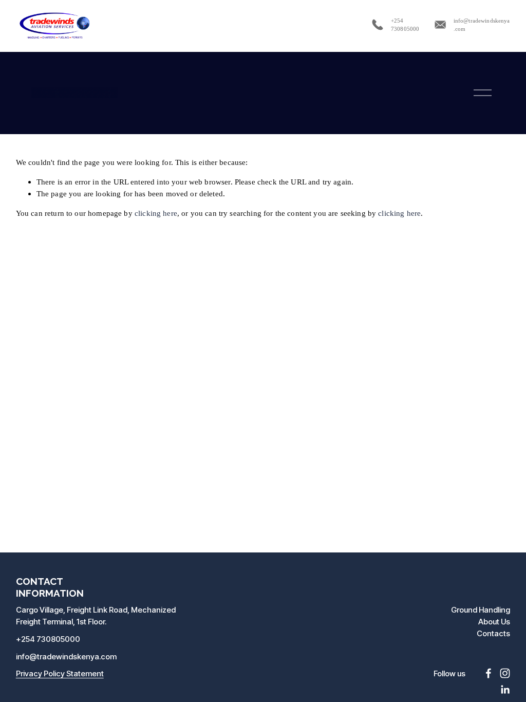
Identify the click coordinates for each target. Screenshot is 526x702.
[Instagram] (505, 673)
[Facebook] (488, 673)
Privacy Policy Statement (60, 673)
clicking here (156, 213)
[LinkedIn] (505, 690)
